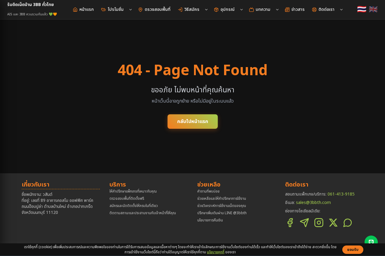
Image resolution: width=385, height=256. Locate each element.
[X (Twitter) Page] (333, 222)
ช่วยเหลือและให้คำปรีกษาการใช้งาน (221, 198)
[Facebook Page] (290, 222)
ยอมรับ (353, 249)
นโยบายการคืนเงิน (210, 220)
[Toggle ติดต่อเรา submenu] (341, 9)
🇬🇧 (373, 9)
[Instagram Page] (319, 222)
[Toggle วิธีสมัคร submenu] (206, 9)
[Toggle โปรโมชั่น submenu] (130, 9)
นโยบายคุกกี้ (215, 252)
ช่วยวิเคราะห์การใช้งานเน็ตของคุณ (221, 205)
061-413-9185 (341, 194)
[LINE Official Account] (348, 222)
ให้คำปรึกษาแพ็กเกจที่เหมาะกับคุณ (133, 191)
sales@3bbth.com (313, 202)
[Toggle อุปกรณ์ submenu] (241, 9)
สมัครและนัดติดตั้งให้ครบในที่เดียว (133, 205)
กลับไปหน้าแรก (192, 121)
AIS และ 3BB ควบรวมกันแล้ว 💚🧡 (32, 14)
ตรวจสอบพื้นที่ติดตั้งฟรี (126, 198)
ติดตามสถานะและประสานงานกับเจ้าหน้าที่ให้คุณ (142, 213)
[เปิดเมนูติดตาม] (371, 242)
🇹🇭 (362, 10)
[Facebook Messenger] (304, 222)
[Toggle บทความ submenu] (277, 9)
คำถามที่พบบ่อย (208, 191)
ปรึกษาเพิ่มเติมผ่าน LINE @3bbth (222, 213)
